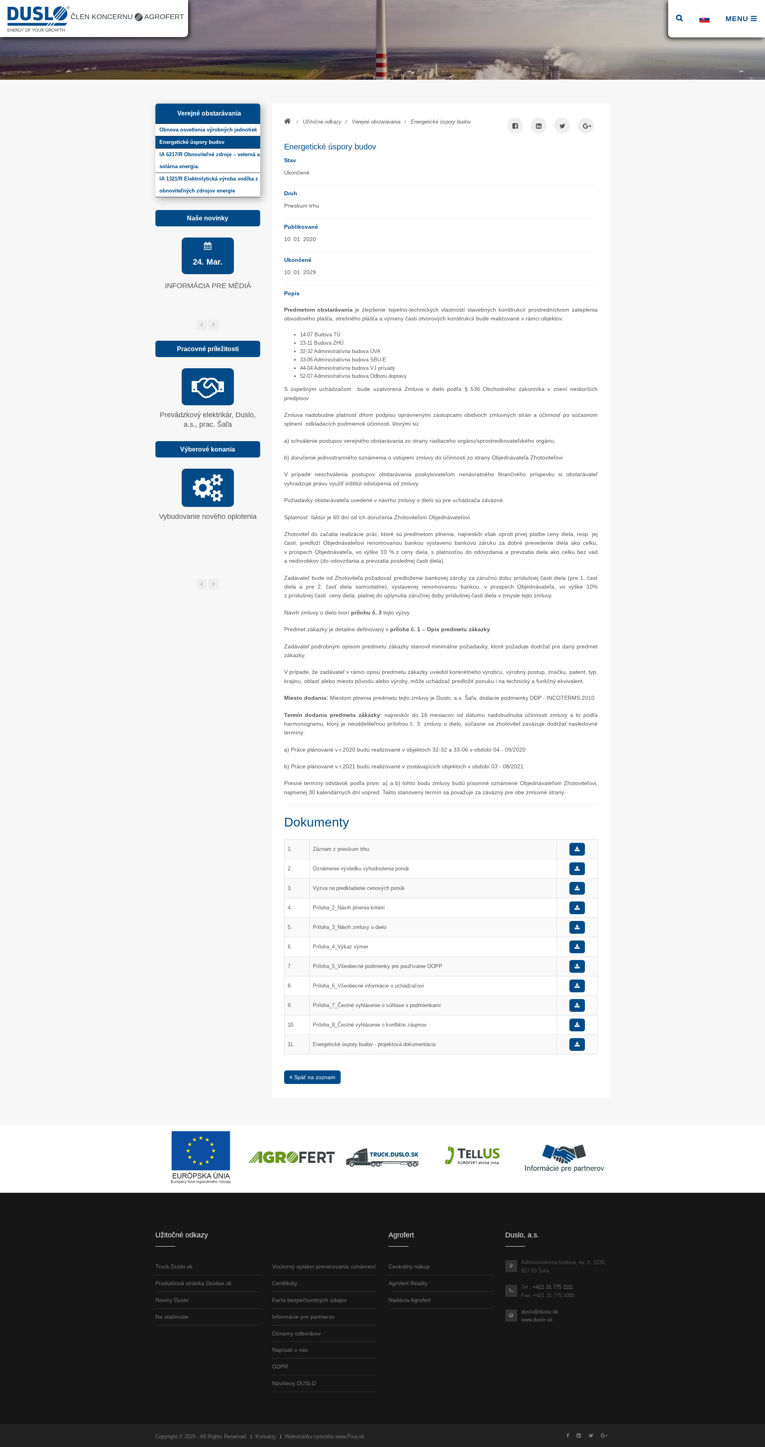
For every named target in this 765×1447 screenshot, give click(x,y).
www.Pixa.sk (350, 1436)
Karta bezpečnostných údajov (309, 1300)
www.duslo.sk (537, 1320)
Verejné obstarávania (376, 122)
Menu (738, 19)
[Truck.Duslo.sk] (382, 1157)
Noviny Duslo (171, 1300)
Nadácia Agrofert (409, 1300)
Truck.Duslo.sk (173, 1266)
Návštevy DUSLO (294, 1383)
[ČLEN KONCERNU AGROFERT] (291, 1157)
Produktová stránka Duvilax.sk (193, 1283)
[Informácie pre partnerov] (564, 1157)
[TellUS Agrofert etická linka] (473, 1157)
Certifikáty (284, 1283)
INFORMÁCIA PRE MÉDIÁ (208, 286)
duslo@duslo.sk (539, 1312)
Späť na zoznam (313, 1077)
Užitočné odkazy (322, 122)
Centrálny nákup (409, 1266)
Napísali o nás (290, 1350)
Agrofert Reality (408, 1283)
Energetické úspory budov (441, 122)
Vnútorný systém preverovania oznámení (324, 1266)
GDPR (280, 1366)
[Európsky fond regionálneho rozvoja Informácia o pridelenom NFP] (200, 1157)
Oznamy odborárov (296, 1333)
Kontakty (265, 1436)
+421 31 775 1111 (553, 1287)
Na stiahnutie (171, 1316)
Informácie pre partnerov (303, 1316)
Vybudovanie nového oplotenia (208, 516)
